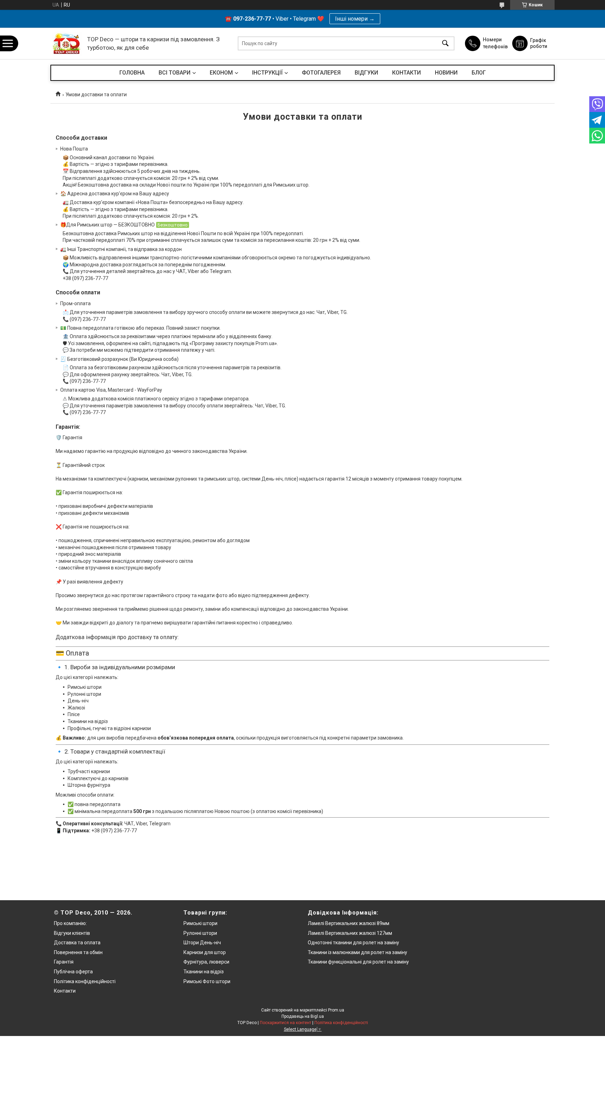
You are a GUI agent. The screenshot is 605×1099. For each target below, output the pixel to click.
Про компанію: (70, 923)
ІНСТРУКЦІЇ (267, 72)
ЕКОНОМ (221, 72)
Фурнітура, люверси (206, 962)
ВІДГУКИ (366, 72)
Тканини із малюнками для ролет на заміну (357, 952)
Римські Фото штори (206, 981)
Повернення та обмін (78, 952)
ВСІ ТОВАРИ (174, 72)
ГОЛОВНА (132, 72)
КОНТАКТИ (406, 72)
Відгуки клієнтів (72, 933)
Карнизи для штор (204, 952)
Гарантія (64, 962)
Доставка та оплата (77, 942)
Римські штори (200, 923)
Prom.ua (336, 1010)
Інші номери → (355, 18)
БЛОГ (479, 72)
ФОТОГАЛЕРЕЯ (321, 72)
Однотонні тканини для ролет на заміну (353, 942)
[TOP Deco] (67, 43)
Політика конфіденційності (85, 981)
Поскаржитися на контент (285, 1022)
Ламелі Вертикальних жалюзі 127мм (350, 933)
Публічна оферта (73, 971)
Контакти (65, 991)
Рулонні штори (200, 933)
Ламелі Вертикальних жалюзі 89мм (348, 923)
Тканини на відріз (203, 971)
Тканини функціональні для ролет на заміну (358, 962)
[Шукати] (445, 43)
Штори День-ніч (202, 942)
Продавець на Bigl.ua (302, 1016)
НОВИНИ (446, 72)
